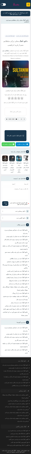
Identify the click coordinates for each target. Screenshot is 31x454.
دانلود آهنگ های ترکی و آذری (22, 36)
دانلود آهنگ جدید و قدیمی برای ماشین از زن (18, 430)
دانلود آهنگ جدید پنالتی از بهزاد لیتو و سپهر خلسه (15, 309)
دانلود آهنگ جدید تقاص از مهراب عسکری (17, 261)
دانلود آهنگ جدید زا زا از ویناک (20, 293)
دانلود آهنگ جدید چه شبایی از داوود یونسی (17, 236)
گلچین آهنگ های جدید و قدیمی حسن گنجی (18, 439)
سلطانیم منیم (5, 50)
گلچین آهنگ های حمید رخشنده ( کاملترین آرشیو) (17, 436)
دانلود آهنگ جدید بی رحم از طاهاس (19, 258)
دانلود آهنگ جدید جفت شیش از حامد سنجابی (16, 306)
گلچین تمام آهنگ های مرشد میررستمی (19, 433)
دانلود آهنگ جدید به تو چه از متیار (19, 302)
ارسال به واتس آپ (7, 144)
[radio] (22, 99)
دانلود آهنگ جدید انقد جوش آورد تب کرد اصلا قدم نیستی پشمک (15, 314)
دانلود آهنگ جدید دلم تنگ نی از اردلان (18, 283)
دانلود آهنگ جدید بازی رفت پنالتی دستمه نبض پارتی (16, 254)
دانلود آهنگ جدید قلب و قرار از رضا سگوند (17, 274)
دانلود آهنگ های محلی (10, 36)
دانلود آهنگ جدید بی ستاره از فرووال (18, 280)
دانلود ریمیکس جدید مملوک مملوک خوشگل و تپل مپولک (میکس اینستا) (15, 288)
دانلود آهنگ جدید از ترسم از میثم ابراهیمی (17, 277)
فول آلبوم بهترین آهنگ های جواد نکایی (19, 442)
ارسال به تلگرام (21, 144)
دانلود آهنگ (23, 41)
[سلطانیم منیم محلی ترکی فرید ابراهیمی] (15, 88)
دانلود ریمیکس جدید (20, 211)
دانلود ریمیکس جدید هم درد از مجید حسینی (18, 403)
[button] (28, 5)
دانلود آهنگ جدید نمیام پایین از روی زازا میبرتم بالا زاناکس (15, 266)
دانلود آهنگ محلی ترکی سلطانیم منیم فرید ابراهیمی (17, 21)
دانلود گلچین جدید (20, 218)
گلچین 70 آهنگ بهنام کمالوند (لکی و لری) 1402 (17, 445)
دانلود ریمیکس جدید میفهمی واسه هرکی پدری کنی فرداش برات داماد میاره (17, 408)
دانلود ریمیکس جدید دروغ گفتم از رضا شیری (18, 400)
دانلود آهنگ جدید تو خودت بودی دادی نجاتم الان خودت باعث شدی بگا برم (16, 241)
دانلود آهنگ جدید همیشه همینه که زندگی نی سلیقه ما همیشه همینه (15, 247)
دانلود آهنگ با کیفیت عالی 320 (14, 135)
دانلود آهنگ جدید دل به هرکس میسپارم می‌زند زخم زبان (16, 231)
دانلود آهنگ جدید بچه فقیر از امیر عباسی (17, 271)
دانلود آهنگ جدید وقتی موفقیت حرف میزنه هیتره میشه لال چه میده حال (15, 298)
